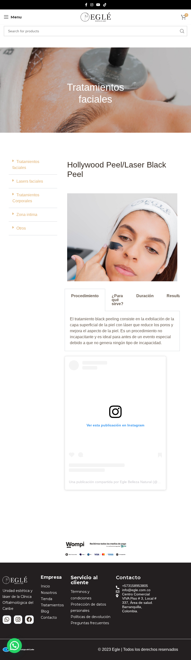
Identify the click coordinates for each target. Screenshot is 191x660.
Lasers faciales (29, 181)
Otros (21, 228)
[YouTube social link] (98, 4)
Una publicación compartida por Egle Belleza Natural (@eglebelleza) (123, 482)
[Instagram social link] (92, 4)
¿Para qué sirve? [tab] (117, 300)
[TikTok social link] (105, 4)
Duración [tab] (145, 296)
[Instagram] (18, 619)
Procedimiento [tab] (85, 296)
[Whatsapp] (6, 619)
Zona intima (26, 214)
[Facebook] (29, 619)
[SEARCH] (182, 31)
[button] (33, 165)
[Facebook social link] (86, 4)
